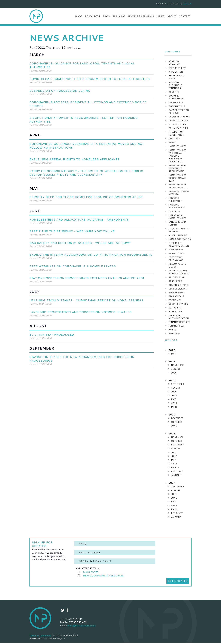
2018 (172, 433)
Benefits (174, 91)
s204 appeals (176, 296)
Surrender (175, 311)
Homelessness (177, 146)
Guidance (174, 138)
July (173, 372)
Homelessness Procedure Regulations (177, 168)
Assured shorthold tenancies (175, 85)
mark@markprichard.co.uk (81, 625)
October (176, 421)
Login (187, 3)
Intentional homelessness (177, 216)
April (174, 402)
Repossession (177, 277)
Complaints (176, 102)
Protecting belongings (176, 258)
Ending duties (177, 124)
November (177, 365)
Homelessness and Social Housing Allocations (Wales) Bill (177, 156)
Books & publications (177, 97)
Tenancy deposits (179, 321)
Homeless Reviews (141, 16)
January (176, 475)
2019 (172, 414)
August (175, 368)
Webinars (174, 333)
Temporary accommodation (179, 317)
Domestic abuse (178, 120)
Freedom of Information (176, 133)
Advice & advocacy (175, 62)
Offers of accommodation (179, 244)
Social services (178, 303)
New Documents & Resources (103, 575)
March (175, 406)
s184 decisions (178, 288)
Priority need (177, 253)
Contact (184, 16)
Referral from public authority (179, 272)
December (177, 418)
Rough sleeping (178, 284)
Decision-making (179, 116)
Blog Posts (90, 572)
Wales (172, 329)
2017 (172, 482)
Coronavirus (177, 106)
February (177, 471)
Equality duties (178, 128)
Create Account (168, 3)
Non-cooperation (180, 239)
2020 (172, 380)
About (171, 16)
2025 (172, 361)
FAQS (106, 16)
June (174, 395)
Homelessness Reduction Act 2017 (177, 178)
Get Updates (178, 580)
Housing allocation (175, 199)
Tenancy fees (177, 325)
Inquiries (174, 211)
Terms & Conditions (40, 635)
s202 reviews (177, 292)
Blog (78, 16)
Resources (92, 16)
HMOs (172, 142)
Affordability (177, 68)
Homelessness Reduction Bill (178, 186)
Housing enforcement (177, 206)
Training (119, 16)
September (177, 384)
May (173, 353)
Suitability (175, 307)
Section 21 (175, 300)
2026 (172, 350)
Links (160, 16)
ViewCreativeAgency (56, 638)
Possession (176, 249)
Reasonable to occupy (178, 265)
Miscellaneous (178, 235)
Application (176, 71)
